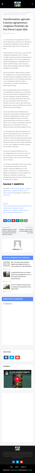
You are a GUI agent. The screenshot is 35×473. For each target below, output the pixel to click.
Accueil (5, 12)
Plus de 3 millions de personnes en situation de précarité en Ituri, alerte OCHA (21, 287)
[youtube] (17, 357)
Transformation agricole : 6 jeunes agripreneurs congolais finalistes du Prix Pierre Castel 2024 (16, 191)
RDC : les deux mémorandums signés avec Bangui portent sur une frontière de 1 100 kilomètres (21, 264)
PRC (5, 33)
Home (11, 467)
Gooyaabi (29, 470)
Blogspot (15, 470)
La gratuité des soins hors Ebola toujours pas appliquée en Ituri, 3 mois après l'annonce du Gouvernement (21, 275)
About (16, 467)
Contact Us (23, 467)
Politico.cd (6, 195)
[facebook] (6, 357)
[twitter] (11, 357)
